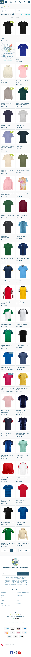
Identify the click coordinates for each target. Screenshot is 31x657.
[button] (8, 50)
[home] (2, 7)
